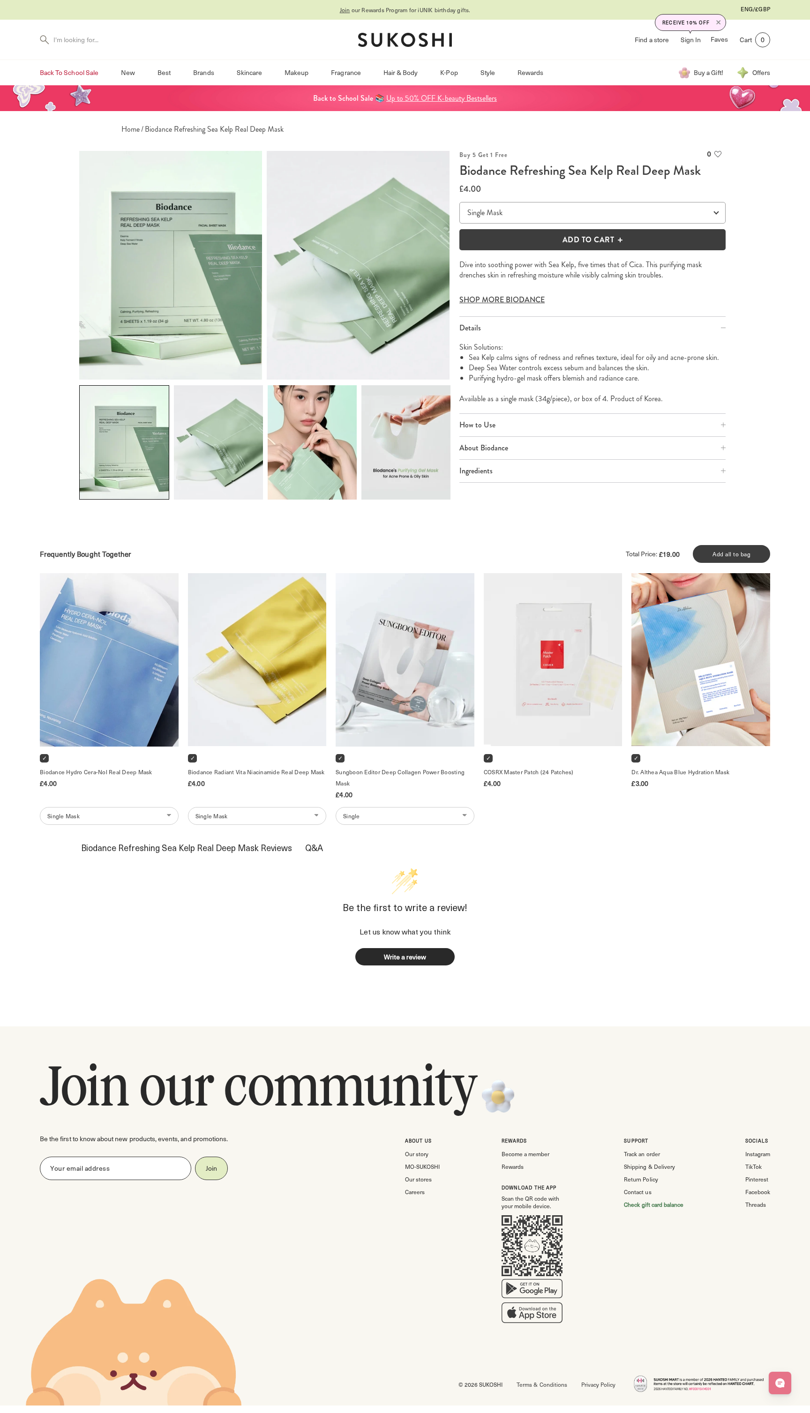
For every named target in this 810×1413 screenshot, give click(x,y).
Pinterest (756, 1179)
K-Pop (449, 72)
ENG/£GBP (755, 9)
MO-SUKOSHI (422, 1166)
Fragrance (345, 72)
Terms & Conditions (542, 1384)
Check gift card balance (653, 1204)
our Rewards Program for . (405, 10)
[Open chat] (780, 1383)
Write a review (405, 957)
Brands (203, 72)
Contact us (637, 1192)
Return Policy (641, 1179)
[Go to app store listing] (532, 1314)
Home (130, 129)
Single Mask (484, 212)
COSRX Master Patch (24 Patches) (529, 772)
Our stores (418, 1179)
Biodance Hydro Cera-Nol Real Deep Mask (96, 772)
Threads (755, 1204)
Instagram (757, 1154)
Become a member (525, 1154)
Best (164, 72)
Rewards (530, 72)
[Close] (718, 22)
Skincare (249, 72)
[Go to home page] (404, 40)
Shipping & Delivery (649, 1166)
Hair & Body (400, 72)
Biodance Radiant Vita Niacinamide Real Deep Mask (256, 772)
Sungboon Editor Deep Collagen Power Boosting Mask (401, 777)
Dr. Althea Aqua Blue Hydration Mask (680, 772)
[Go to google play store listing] (532, 1290)
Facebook (757, 1192)
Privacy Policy (598, 1384)
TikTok (753, 1166)
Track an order (642, 1154)
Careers (415, 1192)
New (128, 72)
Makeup (296, 72)
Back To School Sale (69, 72)
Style (487, 72)
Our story (416, 1154)
